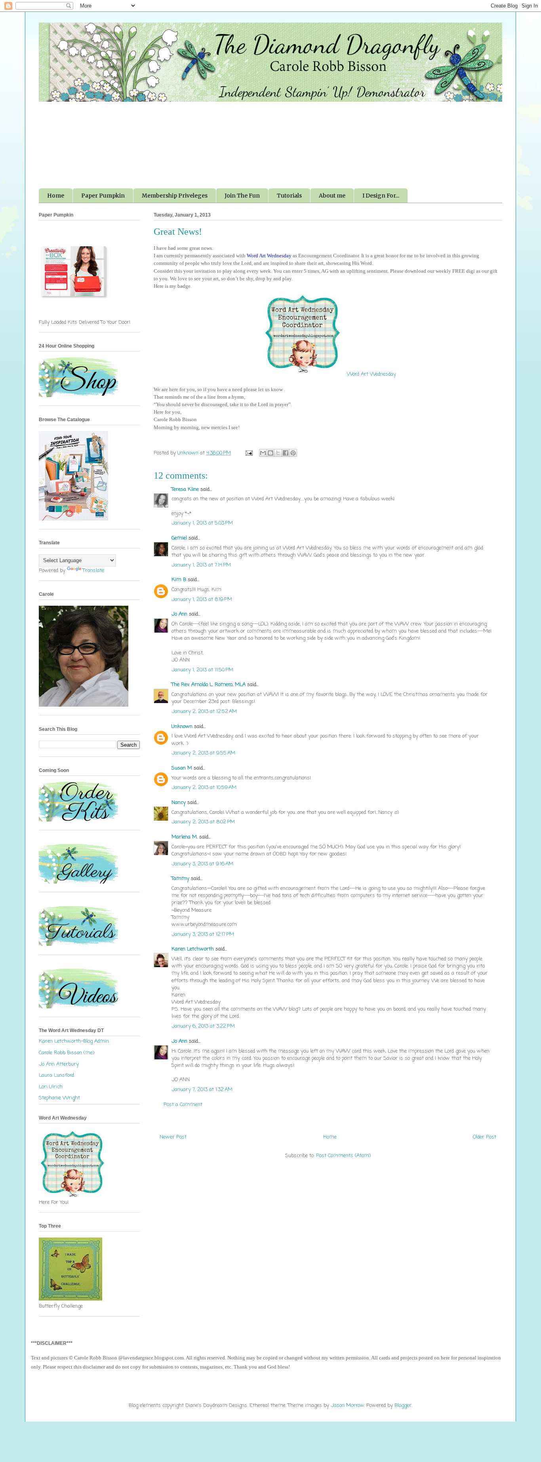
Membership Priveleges (175, 195)
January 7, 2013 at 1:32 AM (201, 1089)
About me (332, 195)
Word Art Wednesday (370, 374)
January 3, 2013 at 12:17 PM (202, 934)
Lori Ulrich (51, 1087)
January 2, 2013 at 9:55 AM (203, 753)
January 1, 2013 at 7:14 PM (201, 565)
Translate (93, 570)
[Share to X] (278, 453)
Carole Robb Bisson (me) (66, 1053)
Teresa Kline (185, 489)
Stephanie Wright (59, 1098)
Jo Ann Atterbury (59, 1064)
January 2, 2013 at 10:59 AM (203, 787)
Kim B (178, 580)
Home (55, 195)
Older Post (484, 1137)
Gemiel (179, 538)
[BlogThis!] (270, 453)
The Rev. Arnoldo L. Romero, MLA (208, 684)
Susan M (181, 768)
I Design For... (380, 195)
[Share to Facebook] (286, 453)
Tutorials (289, 195)
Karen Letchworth (192, 949)
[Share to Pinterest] (293, 453)
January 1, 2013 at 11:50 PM (202, 670)
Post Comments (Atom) (343, 1156)
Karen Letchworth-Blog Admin (74, 1041)
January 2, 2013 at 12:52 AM (204, 711)
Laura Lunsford (56, 1075)
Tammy (180, 878)
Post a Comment (183, 1104)
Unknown (181, 726)
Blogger (402, 1405)
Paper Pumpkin (103, 195)
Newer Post (173, 1137)
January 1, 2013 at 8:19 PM (201, 599)
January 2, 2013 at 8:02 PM (203, 822)
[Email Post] (248, 453)
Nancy (178, 802)
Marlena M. (184, 837)
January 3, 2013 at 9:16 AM (202, 864)
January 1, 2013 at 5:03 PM (202, 523)
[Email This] (263, 453)
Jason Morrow (347, 1405)
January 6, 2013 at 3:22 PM (203, 1026)
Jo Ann (179, 614)
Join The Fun (242, 195)
